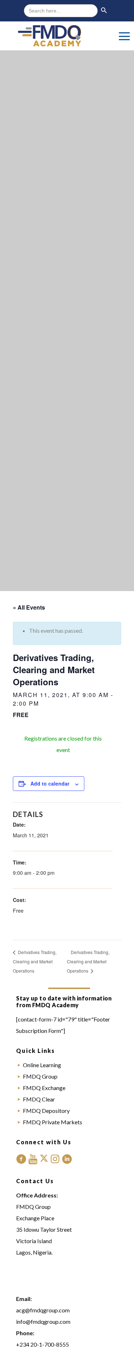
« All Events (29, 607)
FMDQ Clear (39, 1099)
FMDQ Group (40, 1076)
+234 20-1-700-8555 (42, 1344)
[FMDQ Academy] (67, 35)
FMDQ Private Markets (52, 1122)
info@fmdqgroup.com (43, 1321)
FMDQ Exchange (44, 1087)
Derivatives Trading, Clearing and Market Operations (34, 961)
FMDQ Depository (46, 1110)
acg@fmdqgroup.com (43, 1310)
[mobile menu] (124, 36)
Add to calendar (49, 783)
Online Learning (42, 1064)
